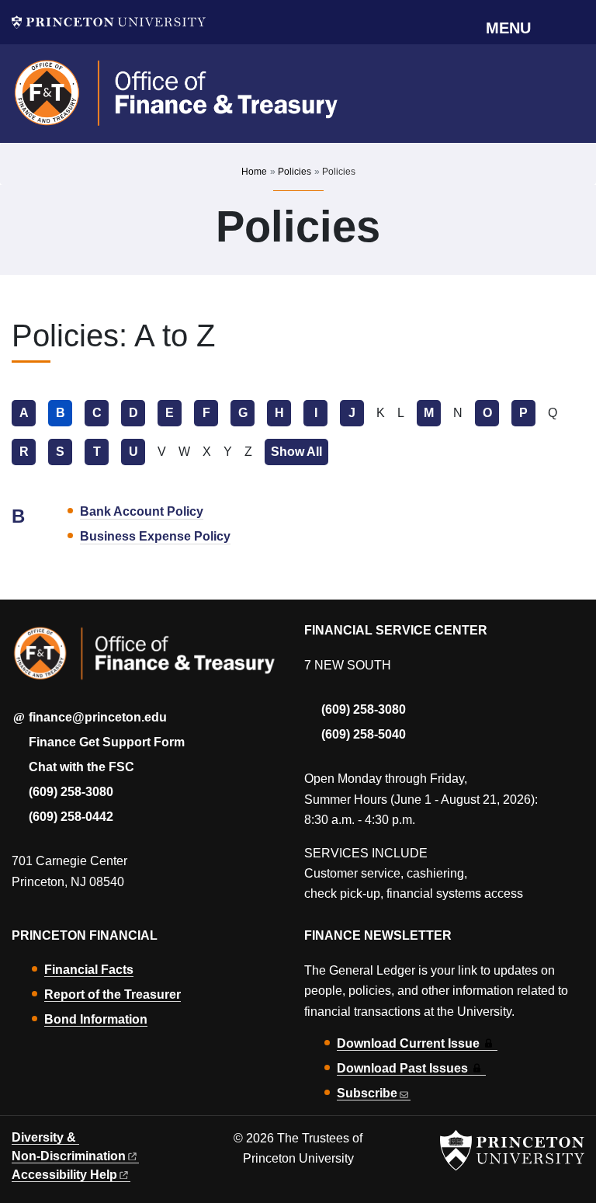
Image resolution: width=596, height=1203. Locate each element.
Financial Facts (88, 969)
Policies (294, 171)
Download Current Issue (408, 1043)
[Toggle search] (574, 27)
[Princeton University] (109, 22)
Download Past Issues (402, 1068)
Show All (299, 451)
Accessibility (64, 1174)
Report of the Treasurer (112, 994)
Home (254, 171)
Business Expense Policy (155, 536)
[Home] (176, 100)
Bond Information (95, 1019)
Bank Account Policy (141, 511)
